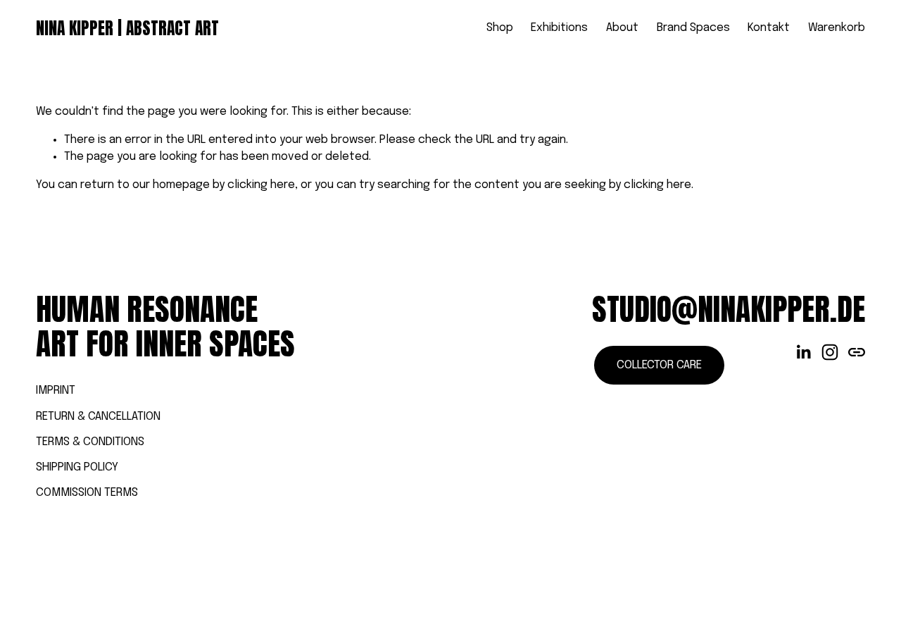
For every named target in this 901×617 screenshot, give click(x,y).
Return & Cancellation (98, 417)
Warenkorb (836, 28)
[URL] (856, 352)
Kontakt (769, 28)
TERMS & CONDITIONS (90, 442)
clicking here (261, 185)
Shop (499, 28)
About (622, 28)
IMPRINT (55, 391)
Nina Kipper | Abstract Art (127, 28)
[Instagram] (829, 352)
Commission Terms (87, 493)
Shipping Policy (77, 467)
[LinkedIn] (803, 352)
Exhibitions (559, 28)
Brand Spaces (693, 28)
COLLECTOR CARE (659, 365)
